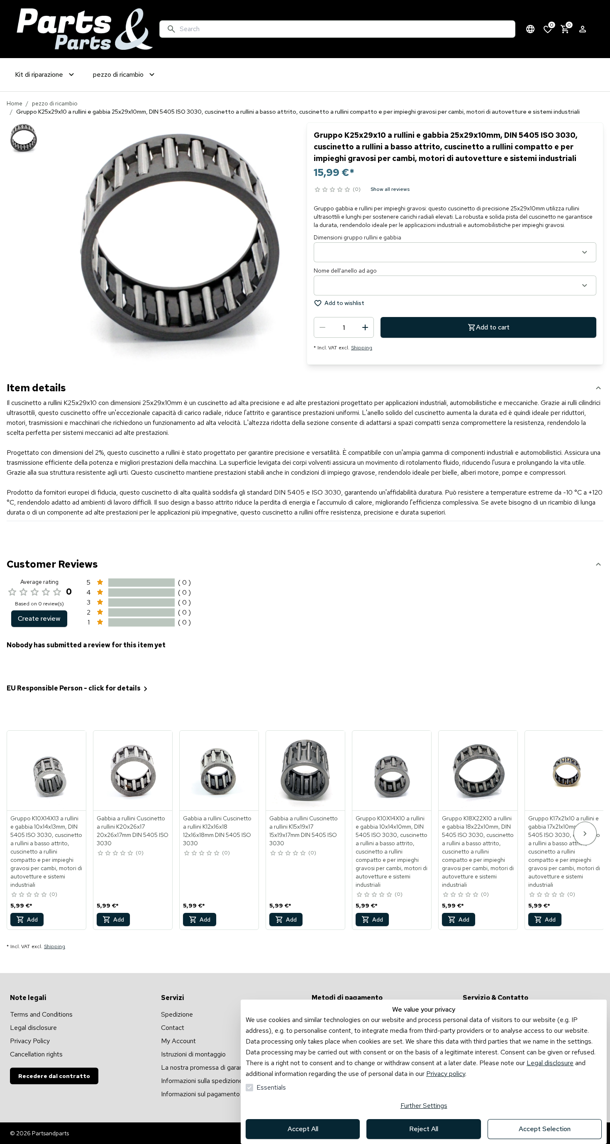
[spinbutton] (344, 327)
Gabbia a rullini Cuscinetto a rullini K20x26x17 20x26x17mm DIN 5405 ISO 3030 (132, 831)
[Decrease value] (322, 327)
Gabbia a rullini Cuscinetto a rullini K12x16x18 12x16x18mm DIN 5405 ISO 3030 (217, 831)
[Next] (585, 833)
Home (14, 103)
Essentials (271, 1087)
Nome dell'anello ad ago (345, 270)
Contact (172, 1027)
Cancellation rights (36, 1054)
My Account (178, 1041)
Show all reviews (390, 189)
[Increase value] (365, 327)
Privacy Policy (30, 1041)
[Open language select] (530, 29)
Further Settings (423, 1105)
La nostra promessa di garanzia (206, 1067)
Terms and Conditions (41, 1014)
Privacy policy (445, 1073)
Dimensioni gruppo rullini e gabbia (357, 237)
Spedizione (177, 1014)
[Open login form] (582, 29)
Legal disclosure (550, 1063)
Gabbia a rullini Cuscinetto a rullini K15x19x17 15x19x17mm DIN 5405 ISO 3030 (303, 831)
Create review (39, 618)
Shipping (361, 347)
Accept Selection (545, 1128)
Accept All (303, 1128)
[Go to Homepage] (85, 29)
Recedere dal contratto (54, 1076)
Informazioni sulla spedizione (202, 1080)
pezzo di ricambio (55, 103)
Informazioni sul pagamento (200, 1094)
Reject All (423, 1128)
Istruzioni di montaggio (193, 1054)
